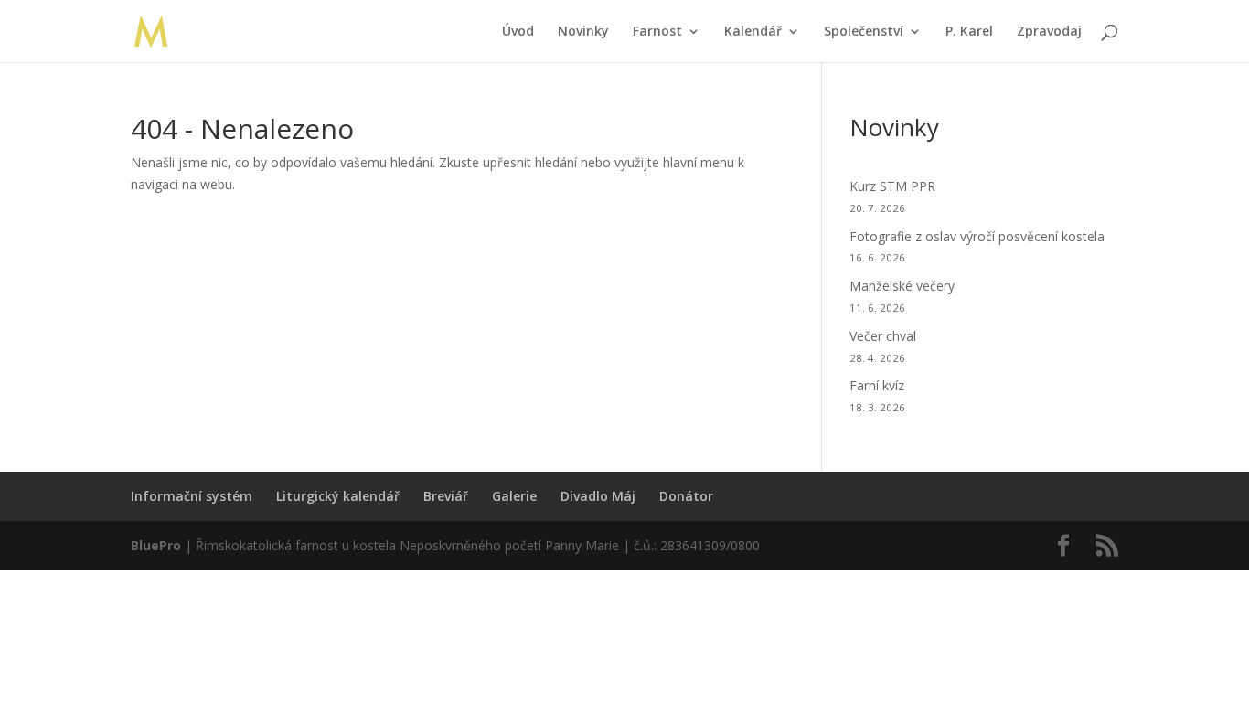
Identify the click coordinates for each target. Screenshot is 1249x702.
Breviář (445, 496)
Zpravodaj (1049, 32)
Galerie (514, 496)
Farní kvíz (876, 385)
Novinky (583, 32)
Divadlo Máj (597, 496)
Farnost (657, 32)
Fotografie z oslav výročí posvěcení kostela (977, 236)
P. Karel (969, 32)
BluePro (156, 545)
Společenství (863, 32)
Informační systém (191, 496)
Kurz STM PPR (892, 186)
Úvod (518, 32)
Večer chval (882, 336)
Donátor (686, 496)
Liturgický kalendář (338, 496)
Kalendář (753, 32)
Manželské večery (902, 285)
